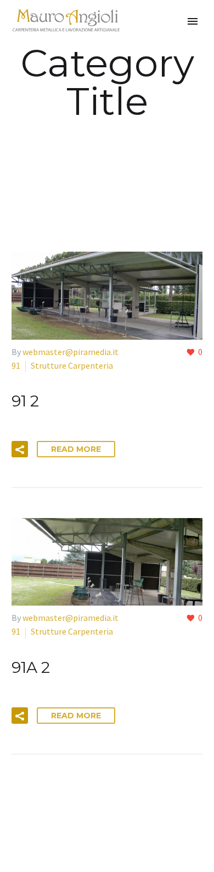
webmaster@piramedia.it (70, 351)
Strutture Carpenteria (72, 365)
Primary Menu (192, 21)
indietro (109, 126)
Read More (76, 449)
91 (16, 365)
